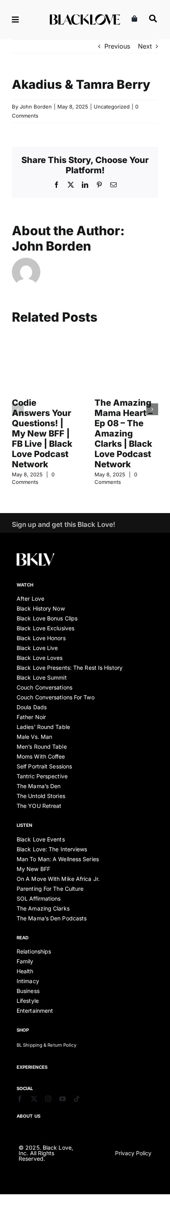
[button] (18, 409)
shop (23, 1030)
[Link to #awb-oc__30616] (26, 20)
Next (145, 46)
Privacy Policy (133, 1153)
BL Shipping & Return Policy (46, 1045)
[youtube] (62, 1099)
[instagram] (48, 1099)
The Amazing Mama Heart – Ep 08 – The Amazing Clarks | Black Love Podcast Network (123, 433)
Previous (117, 46)
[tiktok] (77, 1099)
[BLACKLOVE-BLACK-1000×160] (85, 17)
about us (28, 1116)
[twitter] (34, 1099)
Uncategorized (112, 106)
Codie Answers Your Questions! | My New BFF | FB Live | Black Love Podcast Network (42, 433)
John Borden (36, 106)
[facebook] (20, 1099)
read (22, 937)
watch (25, 585)
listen (25, 825)
